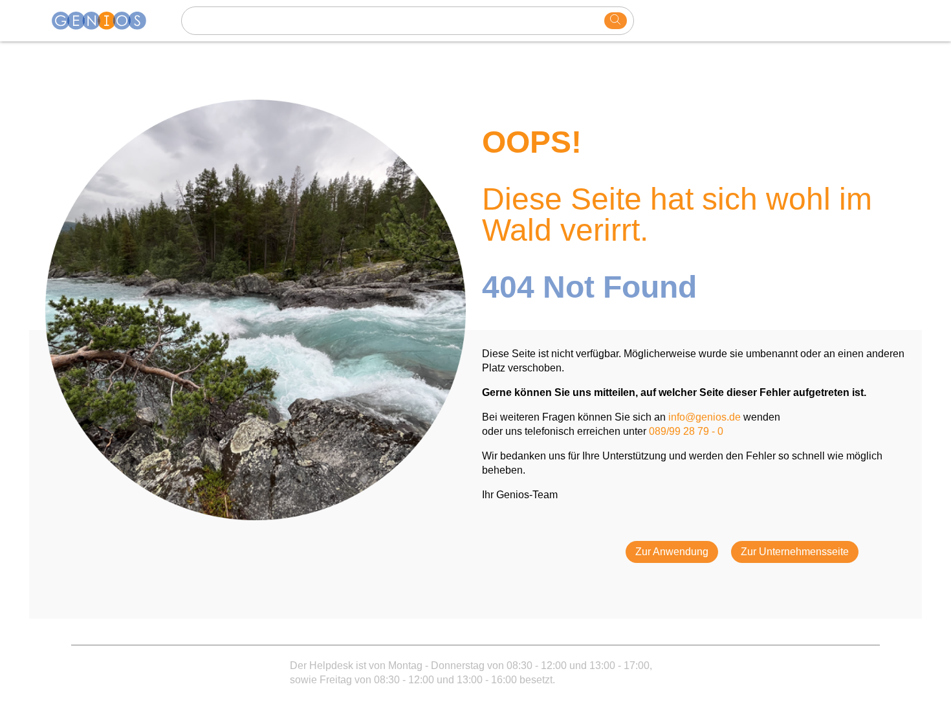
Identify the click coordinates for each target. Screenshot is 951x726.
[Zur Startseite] (107, 21)
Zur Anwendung (671, 551)
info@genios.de (704, 417)
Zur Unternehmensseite (795, 551)
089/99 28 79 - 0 (686, 431)
